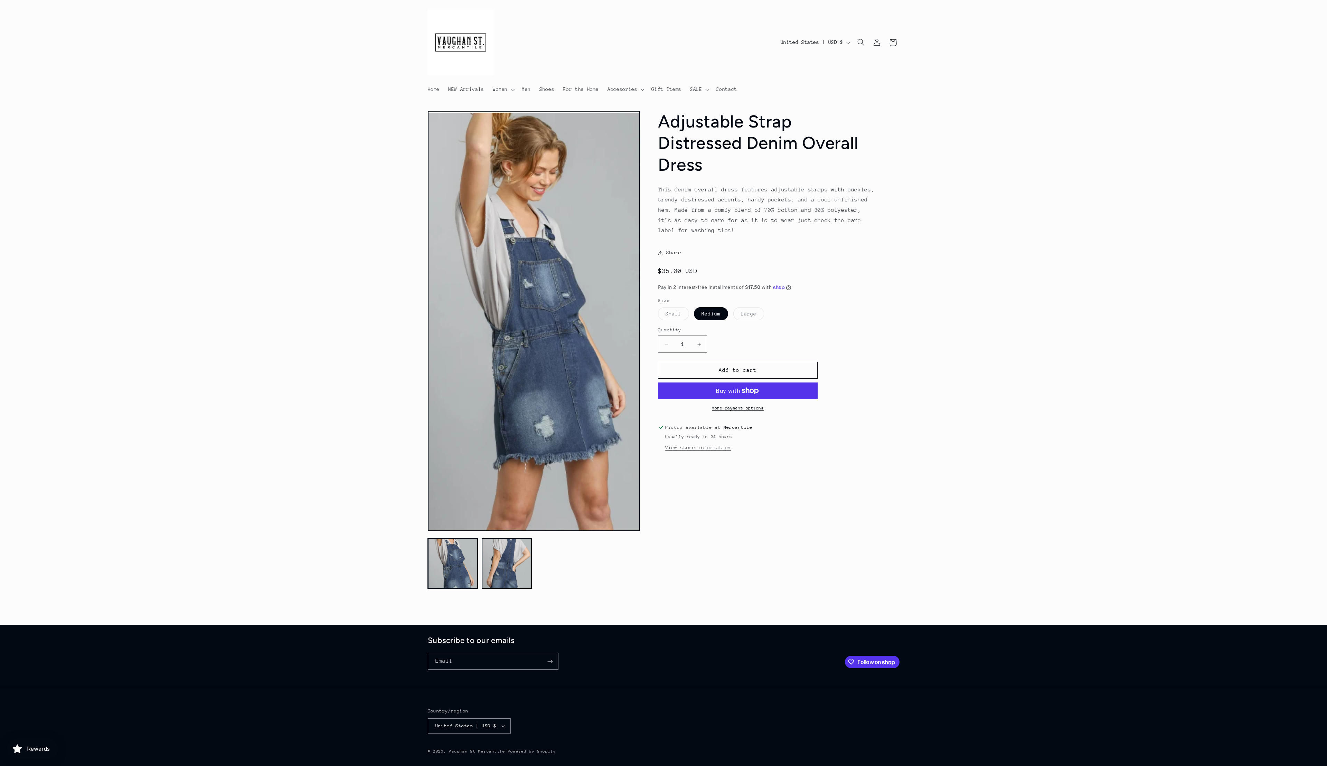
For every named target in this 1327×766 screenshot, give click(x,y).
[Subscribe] (550, 661)
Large (752, 315)
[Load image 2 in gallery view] (507, 563)
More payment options (738, 408)
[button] (502, 89)
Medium (711, 313)
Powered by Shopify (532, 751)
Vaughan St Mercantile (477, 751)
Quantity (669, 329)
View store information (698, 447)
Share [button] (673, 252)
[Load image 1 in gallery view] (453, 563)
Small (677, 315)
